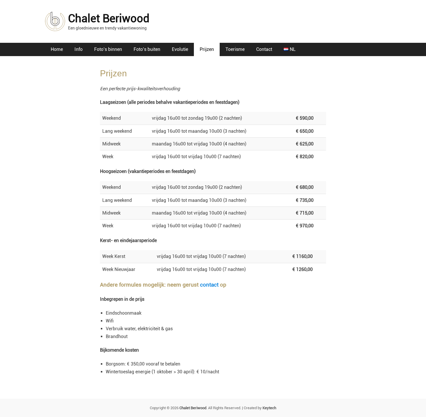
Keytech (269, 408)
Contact (264, 49)
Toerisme (235, 49)
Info (78, 49)
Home (57, 49)
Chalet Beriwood (109, 18)
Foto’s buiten (147, 49)
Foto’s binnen (108, 49)
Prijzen (207, 49)
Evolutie (180, 49)
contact (209, 284)
